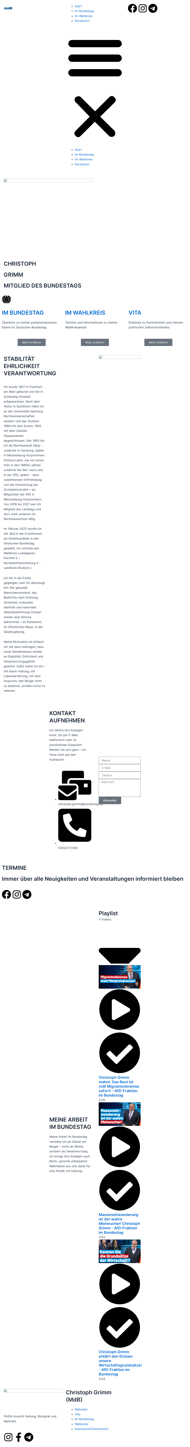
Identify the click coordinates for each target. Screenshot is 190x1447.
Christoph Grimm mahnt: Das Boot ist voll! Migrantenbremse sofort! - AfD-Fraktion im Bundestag (119, 1086)
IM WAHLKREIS (85, 312)
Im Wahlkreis (83, 16)
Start (78, 6)
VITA (135, 312)
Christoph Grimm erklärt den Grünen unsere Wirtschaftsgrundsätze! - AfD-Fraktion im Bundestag (120, 1363)
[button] (95, 87)
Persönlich (82, 21)
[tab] (120, 1033)
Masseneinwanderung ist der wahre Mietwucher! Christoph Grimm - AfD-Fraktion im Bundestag (119, 1223)
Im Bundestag (84, 11)
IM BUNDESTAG (23, 312)
